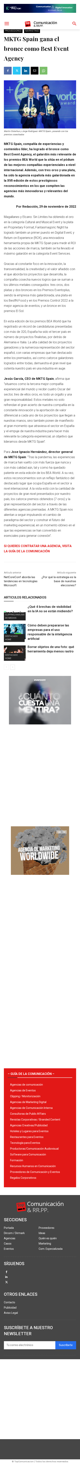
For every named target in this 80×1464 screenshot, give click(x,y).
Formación (16, 1160)
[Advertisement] (40, 774)
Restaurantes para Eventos (26, 1137)
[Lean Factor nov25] (40, 16)
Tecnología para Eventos (25, 1142)
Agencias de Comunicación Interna (31, 1107)
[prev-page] (6, 667)
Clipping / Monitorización (25, 1096)
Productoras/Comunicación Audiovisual (34, 1148)
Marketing (32, 30)
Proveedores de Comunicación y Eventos (35, 1171)
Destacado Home (11, 638)
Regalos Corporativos (23, 1177)
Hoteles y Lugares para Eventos (29, 1131)
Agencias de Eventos (23, 1090)
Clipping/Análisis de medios (14, 616)
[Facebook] (8, 71)
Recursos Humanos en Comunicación (33, 1166)
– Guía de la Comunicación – (31, 1074)
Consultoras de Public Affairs (28, 1113)
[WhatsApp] (43, 71)
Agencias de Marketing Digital (28, 1102)
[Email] (34, 71)
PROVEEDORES (13, 30)
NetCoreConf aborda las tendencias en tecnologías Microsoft (20, 581)
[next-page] (12, 667)
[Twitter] (17, 71)
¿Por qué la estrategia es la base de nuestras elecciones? (59, 581)
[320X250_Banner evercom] (40, 727)
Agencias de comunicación (26, 1084)
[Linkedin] (26, 71)
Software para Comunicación (28, 1154)
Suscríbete (66, 1345)
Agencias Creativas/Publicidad (29, 1125)
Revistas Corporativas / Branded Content (35, 1119)
